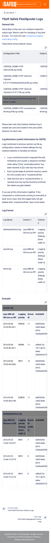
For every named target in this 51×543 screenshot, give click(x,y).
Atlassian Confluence (33, 537)
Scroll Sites (20, 537)
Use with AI (10, 13)
